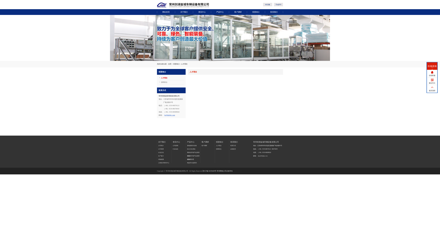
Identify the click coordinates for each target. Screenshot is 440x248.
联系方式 (233, 145)
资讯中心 (202, 12)
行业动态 (175, 149)
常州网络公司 (221, 171)
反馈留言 (233, 149)
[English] (278, 6)
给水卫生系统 (191, 149)
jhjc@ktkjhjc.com (263, 156)
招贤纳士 (256, 12)
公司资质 (161, 149)
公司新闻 (175, 145)
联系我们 (274, 12)
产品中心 (220, 12)
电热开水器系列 (192, 163)
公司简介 (161, 145)
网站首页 (166, 12)
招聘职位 (218, 149)
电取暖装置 (190, 159)
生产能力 (161, 156)
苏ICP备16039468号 (209, 171)
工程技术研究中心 (163, 163)
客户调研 (238, 12)
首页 (169, 64)
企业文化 (161, 152)
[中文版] (268, 6)
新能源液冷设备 (192, 145)
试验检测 (161, 159)
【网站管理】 (238, 171)
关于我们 (184, 12)
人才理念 (184, 64)
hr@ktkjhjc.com (169, 115)
